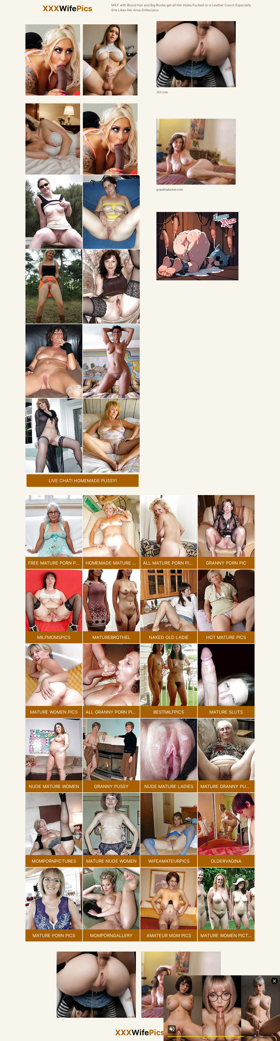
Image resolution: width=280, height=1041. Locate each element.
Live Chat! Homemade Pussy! (83, 480)
